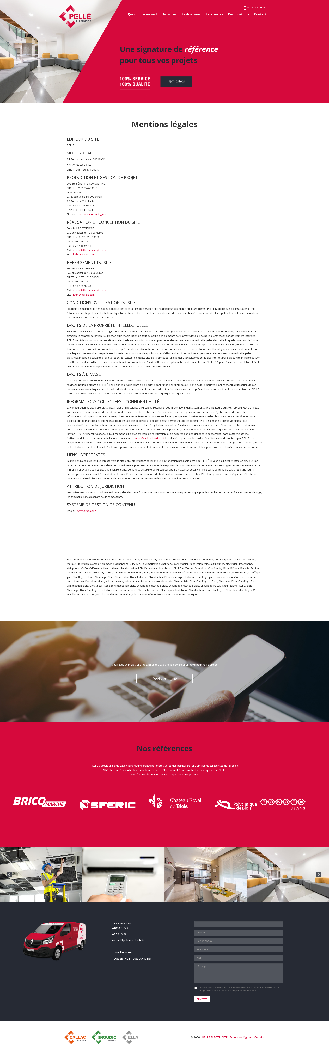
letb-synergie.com (84, 254)
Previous (9, 874)
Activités (169, 14)
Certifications (238, 14)
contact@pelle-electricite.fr (148, 438)
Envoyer (202, 999)
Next (318, 874)
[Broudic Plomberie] (104, 1037)
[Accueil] (75, 16)
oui (196, 988)
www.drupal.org (86, 510)
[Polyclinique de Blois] (236, 805)
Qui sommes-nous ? (143, 14)
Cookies (259, 1037)
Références (214, 14)
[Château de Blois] (175, 802)
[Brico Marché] (39, 802)
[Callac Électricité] (76, 1037)
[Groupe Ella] (134, 1037)
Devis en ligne (164, 678)
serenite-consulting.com (93, 214)
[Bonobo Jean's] (282, 804)
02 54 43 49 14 (121, 934)
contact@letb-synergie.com (89, 250)
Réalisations (190, 14)
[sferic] (107, 805)
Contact (260, 14)
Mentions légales (241, 1037)
